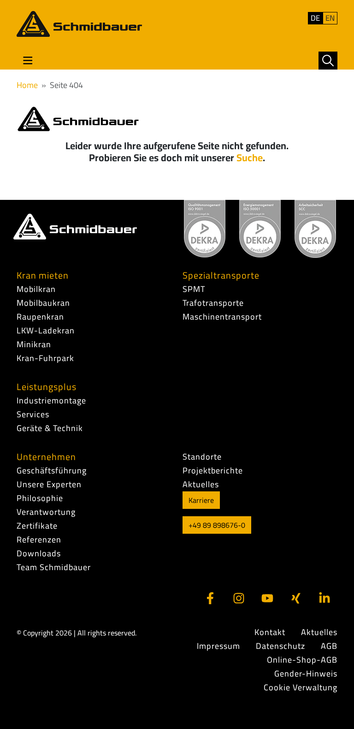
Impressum (218, 646)
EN (330, 18)
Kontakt (269, 632)
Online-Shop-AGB (302, 660)
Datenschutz (280, 646)
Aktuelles (319, 632)
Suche (249, 157)
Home (27, 85)
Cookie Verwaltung (300, 687)
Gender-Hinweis (305, 674)
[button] (328, 61)
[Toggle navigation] (28, 60)
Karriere (201, 500)
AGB (329, 646)
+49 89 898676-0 (217, 525)
